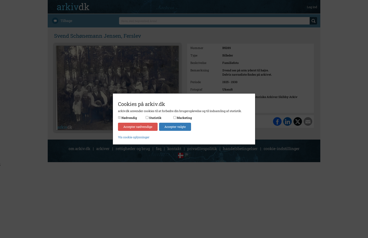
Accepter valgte (175, 127)
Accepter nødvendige (137, 127)
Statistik (155, 118)
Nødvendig (129, 118)
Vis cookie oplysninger (134, 137)
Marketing (184, 118)
